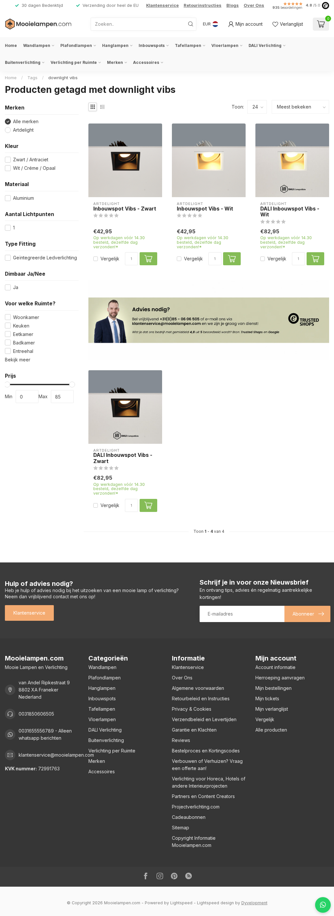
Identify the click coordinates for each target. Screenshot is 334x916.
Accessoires (146, 62)
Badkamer (24, 342)
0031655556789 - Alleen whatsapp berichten (45, 734)
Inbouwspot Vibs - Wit (205, 209)
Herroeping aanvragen (280, 677)
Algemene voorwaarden (198, 688)
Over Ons (254, 5)
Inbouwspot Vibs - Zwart (124, 209)
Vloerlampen (224, 45)
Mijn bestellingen (273, 688)
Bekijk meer (17, 359)
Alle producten (271, 730)
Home (11, 45)
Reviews (181, 740)
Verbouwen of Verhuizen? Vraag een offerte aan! (207, 764)
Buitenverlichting (22, 62)
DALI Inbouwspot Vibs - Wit (289, 212)
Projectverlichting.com (196, 806)
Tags (32, 77)
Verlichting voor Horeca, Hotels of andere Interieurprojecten (208, 782)
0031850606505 (36, 714)
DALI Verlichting (265, 45)
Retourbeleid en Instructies (201, 698)
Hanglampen (115, 45)
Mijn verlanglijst (271, 709)
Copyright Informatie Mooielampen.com (194, 841)
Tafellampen (188, 45)
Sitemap (180, 827)
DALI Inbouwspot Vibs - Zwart (122, 458)
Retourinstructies (202, 5)
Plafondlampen (76, 45)
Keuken (21, 325)
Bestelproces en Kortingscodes (206, 750)
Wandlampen (36, 45)
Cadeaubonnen (188, 817)
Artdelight (23, 129)
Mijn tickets (267, 698)
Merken (115, 62)
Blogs (232, 5)
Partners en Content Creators (203, 796)
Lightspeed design (215, 902)
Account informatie (275, 667)
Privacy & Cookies (191, 709)
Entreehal (23, 351)
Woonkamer (26, 317)
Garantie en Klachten (194, 730)
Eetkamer (23, 334)
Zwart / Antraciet (30, 159)
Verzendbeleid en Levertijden (204, 719)
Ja (15, 287)
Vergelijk (109, 258)
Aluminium (23, 198)
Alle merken (25, 121)
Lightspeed (181, 902)
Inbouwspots (152, 45)
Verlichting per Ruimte (74, 62)
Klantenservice (162, 5)
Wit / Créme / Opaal (34, 168)
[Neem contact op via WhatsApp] (323, 905)
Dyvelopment (254, 902)
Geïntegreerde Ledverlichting (45, 257)
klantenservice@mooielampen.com (56, 755)
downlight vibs (63, 77)
